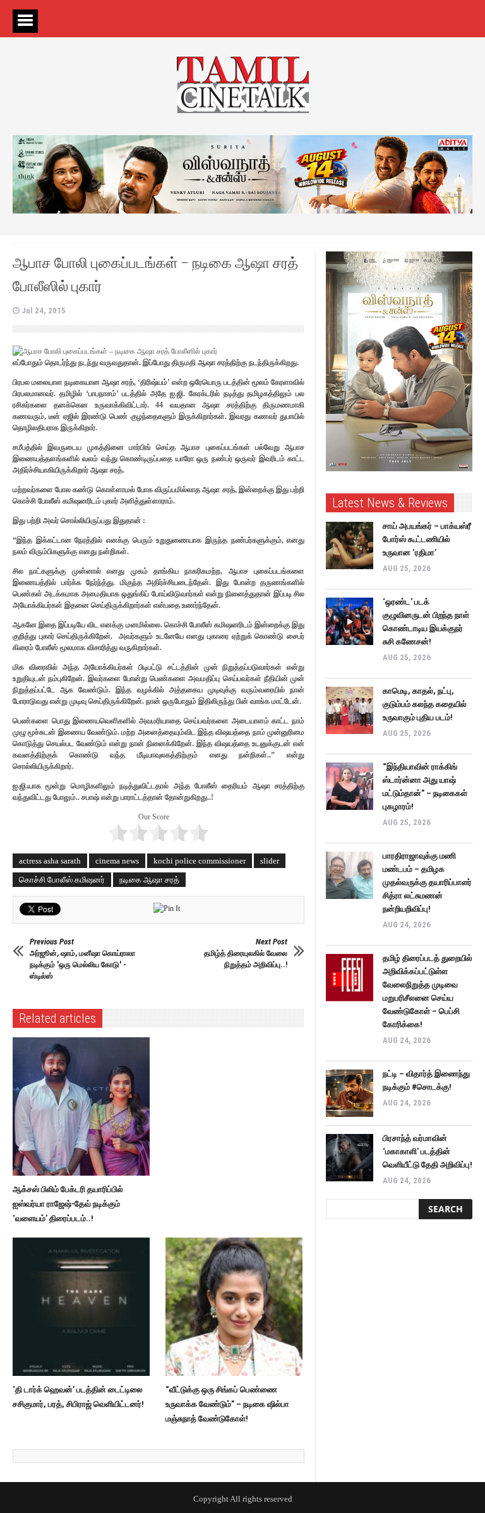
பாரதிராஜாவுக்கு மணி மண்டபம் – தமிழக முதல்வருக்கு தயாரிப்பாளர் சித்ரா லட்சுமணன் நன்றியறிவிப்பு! (427, 882)
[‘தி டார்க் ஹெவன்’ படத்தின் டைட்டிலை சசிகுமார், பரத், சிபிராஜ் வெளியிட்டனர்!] (84, 1307)
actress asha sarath (50, 860)
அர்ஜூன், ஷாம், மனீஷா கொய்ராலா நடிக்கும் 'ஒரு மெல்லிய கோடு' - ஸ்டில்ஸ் (82, 958)
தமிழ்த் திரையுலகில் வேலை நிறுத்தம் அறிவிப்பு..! (245, 953)
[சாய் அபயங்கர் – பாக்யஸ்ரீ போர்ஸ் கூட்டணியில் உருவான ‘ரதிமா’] (349, 545)
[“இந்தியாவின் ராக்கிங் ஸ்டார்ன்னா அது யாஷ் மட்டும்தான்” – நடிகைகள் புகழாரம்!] (349, 786)
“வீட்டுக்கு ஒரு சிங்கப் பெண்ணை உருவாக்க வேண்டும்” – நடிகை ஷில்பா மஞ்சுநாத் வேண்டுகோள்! (227, 1404)
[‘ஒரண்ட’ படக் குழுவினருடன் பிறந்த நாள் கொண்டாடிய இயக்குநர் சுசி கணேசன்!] (349, 621)
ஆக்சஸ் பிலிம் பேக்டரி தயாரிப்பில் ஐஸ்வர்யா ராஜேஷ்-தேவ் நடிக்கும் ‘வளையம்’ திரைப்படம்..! (68, 1203)
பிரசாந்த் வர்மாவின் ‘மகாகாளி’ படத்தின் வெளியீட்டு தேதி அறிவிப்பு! (427, 1151)
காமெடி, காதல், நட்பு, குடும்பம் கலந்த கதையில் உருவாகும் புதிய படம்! (425, 704)
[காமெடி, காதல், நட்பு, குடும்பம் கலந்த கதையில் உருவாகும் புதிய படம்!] (349, 710)
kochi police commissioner (199, 860)
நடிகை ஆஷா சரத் (149, 879)
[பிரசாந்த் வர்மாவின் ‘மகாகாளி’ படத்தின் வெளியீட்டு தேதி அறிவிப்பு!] (349, 1157)
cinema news (117, 860)
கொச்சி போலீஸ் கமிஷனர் (62, 879)
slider (269, 860)
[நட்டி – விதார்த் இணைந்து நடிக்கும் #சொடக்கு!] (349, 1093)
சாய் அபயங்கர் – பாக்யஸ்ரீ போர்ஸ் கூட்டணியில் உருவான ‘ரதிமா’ (427, 539)
